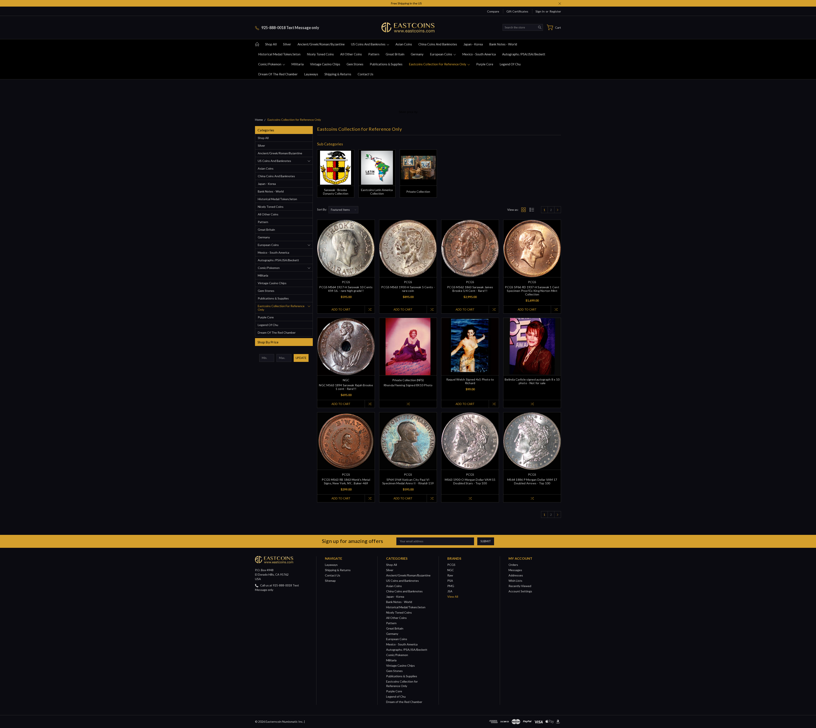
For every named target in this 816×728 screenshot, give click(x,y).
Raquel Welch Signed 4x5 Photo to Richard (470, 381)
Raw (450, 575)
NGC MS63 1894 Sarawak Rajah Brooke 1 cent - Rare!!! (346, 387)
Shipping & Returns (337, 74)
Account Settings (520, 591)
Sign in (540, 11)
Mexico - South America (479, 54)
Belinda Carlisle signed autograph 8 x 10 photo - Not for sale (532, 381)
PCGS (451, 564)
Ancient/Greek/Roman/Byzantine (321, 44)
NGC (450, 570)
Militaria (297, 64)
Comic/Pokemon (270, 64)
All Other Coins (351, 54)
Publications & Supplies (386, 64)
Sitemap (330, 580)
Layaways (311, 74)
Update (301, 358)
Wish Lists (515, 580)
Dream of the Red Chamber (278, 74)
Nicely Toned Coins (320, 54)
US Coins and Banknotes (368, 44)
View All (452, 596)
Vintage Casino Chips (325, 64)
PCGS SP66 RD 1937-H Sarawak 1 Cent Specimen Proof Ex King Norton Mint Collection (532, 290)
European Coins (441, 54)
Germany (417, 54)
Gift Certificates (517, 11)
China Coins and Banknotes (437, 44)
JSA (449, 591)
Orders (513, 564)
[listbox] (343, 209)
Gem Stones (355, 64)
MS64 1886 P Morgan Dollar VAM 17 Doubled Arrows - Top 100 (532, 481)
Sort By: (322, 209)
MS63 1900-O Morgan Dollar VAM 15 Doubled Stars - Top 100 (470, 481)
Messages (515, 570)
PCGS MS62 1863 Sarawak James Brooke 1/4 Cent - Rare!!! (470, 288)
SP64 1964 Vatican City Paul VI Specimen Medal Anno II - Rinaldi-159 (408, 481)
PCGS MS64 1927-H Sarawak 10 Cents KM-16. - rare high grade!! (346, 288)
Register (555, 11)
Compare (493, 11)
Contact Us (365, 74)
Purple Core (484, 64)
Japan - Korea (473, 44)
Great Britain (395, 54)
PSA (450, 580)
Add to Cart (341, 309)
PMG (450, 586)
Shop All (271, 44)
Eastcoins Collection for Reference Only (438, 64)
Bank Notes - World (503, 44)
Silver (287, 44)
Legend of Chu (510, 64)
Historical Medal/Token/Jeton (279, 54)
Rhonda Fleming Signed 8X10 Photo (408, 385)
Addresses (516, 575)
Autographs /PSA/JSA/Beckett (523, 54)
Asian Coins (403, 44)
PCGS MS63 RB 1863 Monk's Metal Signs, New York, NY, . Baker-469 (346, 481)
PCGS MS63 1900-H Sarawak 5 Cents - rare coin (408, 288)
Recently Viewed (520, 586)
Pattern (373, 54)
